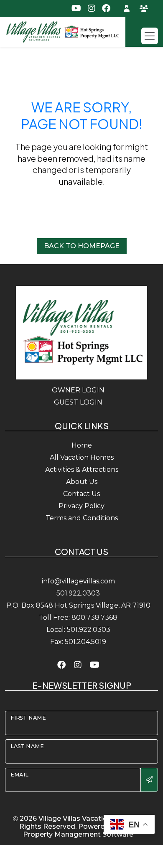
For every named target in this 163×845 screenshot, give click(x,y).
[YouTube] (94, 665)
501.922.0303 (78, 593)
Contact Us (81, 494)
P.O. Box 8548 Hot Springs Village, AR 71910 (78, 605)
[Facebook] (61, 665)
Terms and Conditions (82, 518)
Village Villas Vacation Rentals (88, 818)
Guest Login (78, 402)
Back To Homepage (82, 246)
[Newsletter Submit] (149, 780)
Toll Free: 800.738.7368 (78, 617)
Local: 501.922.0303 (78, 630)
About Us (81, 482)
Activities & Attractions (81, 469)
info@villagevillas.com (78, 581)
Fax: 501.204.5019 (78, 642)
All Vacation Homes (82, 457)
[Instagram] (78, 665)
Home (81, 445)
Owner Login (78, 390)
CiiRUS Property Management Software (83, 830)
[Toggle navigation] (149, 36)
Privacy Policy (81, 506)
